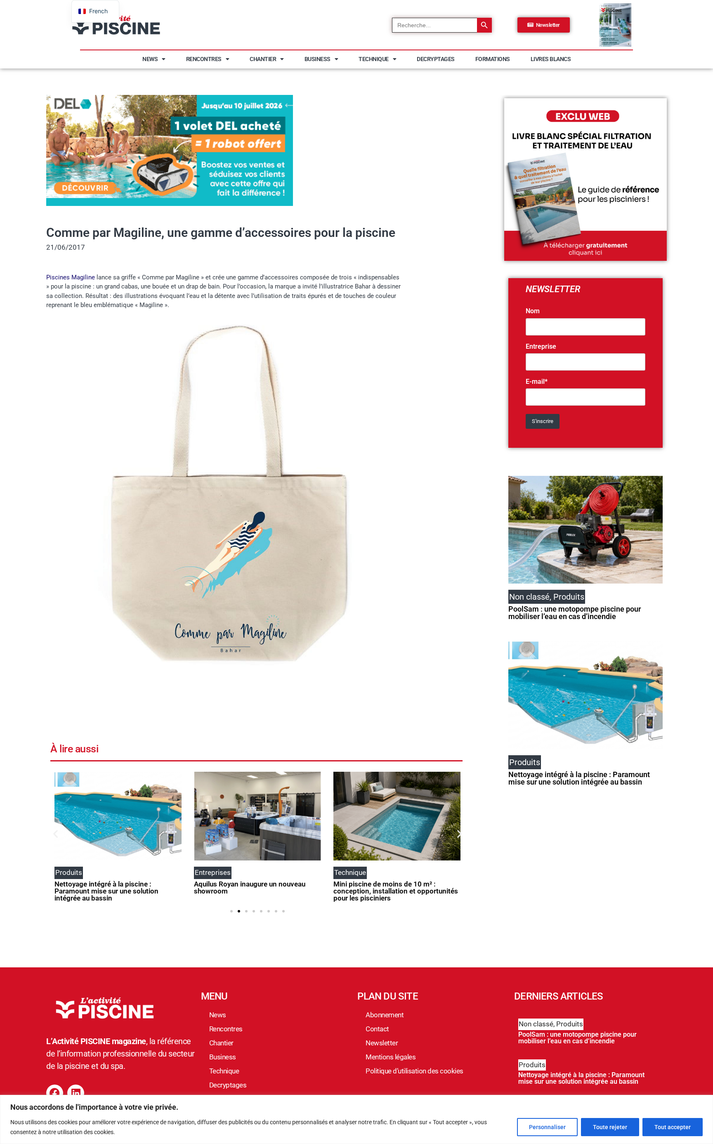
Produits (569, 1024)
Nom (533, 311)
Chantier (263, 59)
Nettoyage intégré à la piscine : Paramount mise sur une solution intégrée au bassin (106, 891)
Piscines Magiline (70, 277)
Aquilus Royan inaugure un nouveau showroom (249, 887)
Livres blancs (551, 59)
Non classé (536, 1024)
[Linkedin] (75, 1093)
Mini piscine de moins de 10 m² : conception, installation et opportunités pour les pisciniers (395, 891)
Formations (492, 59)
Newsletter (382, 1043)
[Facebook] (54, 1093)
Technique (374, 59)
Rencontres (204, 59)
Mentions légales (391, 1057)
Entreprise (541, 346)
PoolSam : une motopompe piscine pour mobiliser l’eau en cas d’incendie (574, 613)
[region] (356, 1119)
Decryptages (436, 59)
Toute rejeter (610, 1127)
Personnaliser (547, 1127)
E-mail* (537, 381)
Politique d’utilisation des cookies (414, 1071)
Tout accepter (672, 1127)
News (150, 59)
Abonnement (385, 1015)
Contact (377, 1029)
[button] (55, 834)
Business (318, 59)
